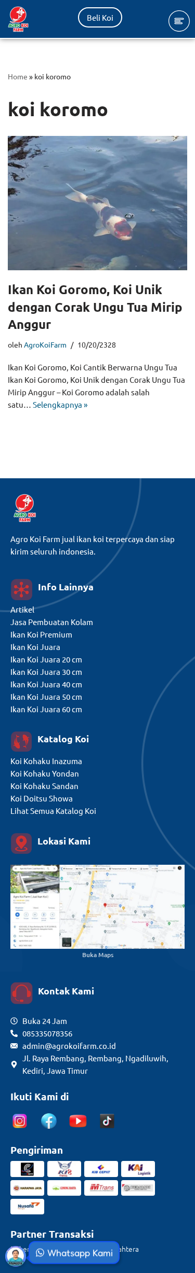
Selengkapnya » (60, 404)
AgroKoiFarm (45, 344)
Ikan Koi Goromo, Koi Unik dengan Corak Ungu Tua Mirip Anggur (95, 306)
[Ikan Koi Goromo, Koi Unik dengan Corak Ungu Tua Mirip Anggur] (97, 203)
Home (18, 76)
